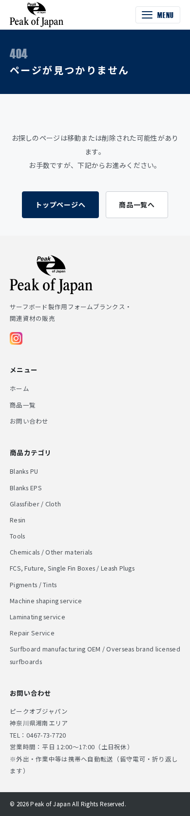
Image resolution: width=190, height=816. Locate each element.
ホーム (19, 388)
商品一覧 (23, 404)
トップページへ (60, 204)
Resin (17, 519)
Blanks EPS (26, 487)
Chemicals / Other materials (51, 551)
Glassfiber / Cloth (35, 503)
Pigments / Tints (33, 584)
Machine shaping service (46, 600)
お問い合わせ (29, 421)
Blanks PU (24, 471)
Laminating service (37, 616)
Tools (17, 535)
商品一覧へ (137, 204)
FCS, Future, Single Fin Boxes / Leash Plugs (72, 568)
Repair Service (32, 632)
